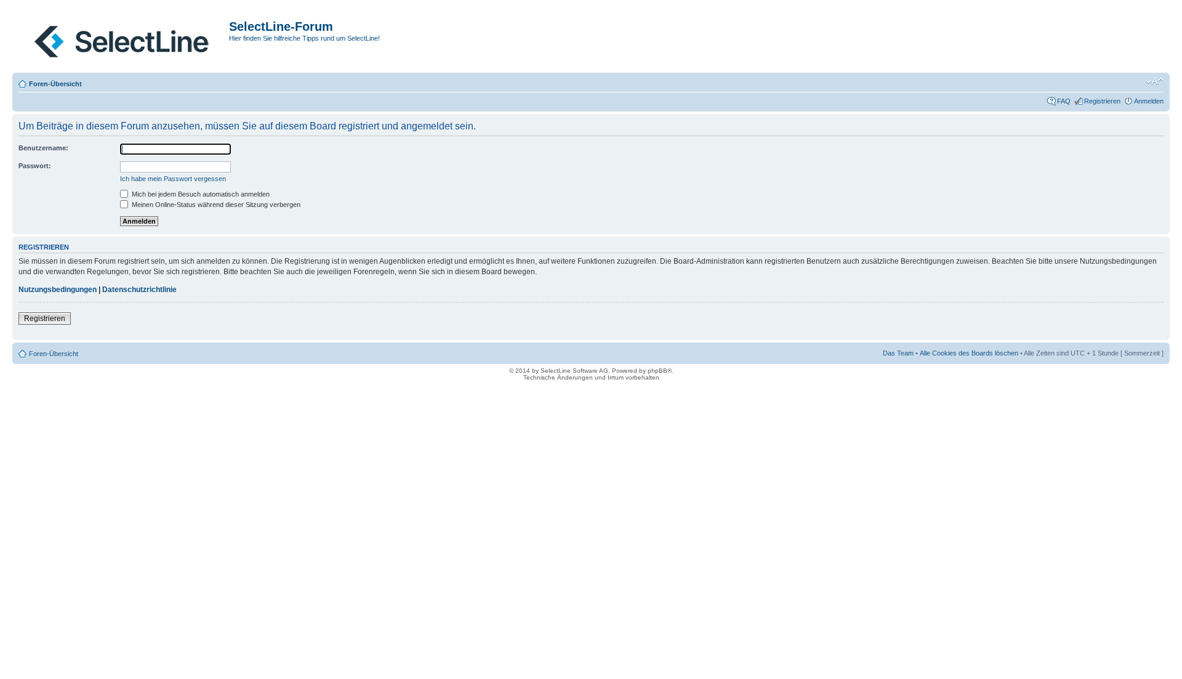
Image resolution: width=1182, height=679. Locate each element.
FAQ (1064, 101)
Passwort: (34, 165)
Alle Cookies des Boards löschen (969, 353)
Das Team (898, 353)
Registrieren (1102, 101)
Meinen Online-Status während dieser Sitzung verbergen (215, 204)
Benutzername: (43, 148)
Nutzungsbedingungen (57, 289)
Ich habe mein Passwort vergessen (173, 178)
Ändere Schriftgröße (1155, 81)
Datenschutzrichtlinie (139, 289)
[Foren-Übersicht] (122, 38)
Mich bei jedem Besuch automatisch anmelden (200, 194)
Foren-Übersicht (55, 83)
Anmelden (1149, 101)
